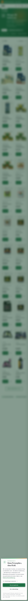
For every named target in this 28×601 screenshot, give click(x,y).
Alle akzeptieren (14, 585)
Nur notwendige (14, 589)
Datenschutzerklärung (9, 577)
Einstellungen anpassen (10, 581)
